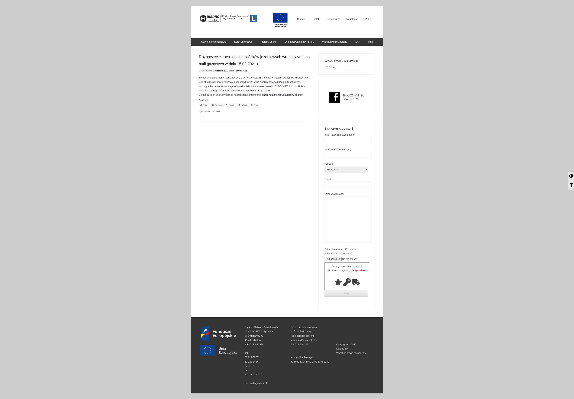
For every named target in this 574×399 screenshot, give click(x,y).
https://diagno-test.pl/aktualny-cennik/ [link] (283, 95)
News (217, 111)
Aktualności (352, 19)
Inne (370, 42)
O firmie (301, 19)
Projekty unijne (268, 42)
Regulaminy (333, 19)
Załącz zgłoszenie (341, 251)
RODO (368, 19)
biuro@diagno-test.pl (256, 383)
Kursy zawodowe (243, 42)
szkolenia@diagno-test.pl (304, 340)
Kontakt (316, 19)
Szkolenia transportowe (213, 42)
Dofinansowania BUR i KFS (299, 42)
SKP (357, 42)
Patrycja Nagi (241, 71)
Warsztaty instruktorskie (334, 42)
